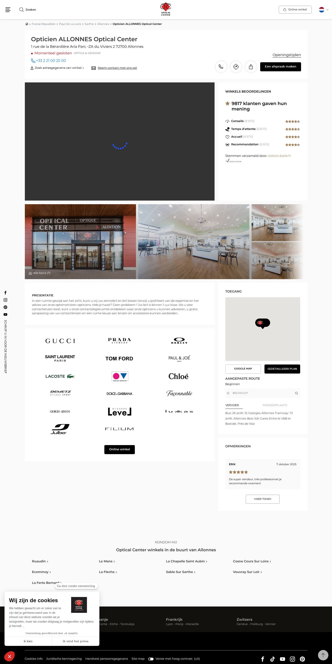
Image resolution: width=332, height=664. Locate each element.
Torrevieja (127, 624)
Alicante (101, 624)
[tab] (244, 405)
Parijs (179, 624)
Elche (114, 624)
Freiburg (256, 624)
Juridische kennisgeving (64, 659)
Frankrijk (174, 620)
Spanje (101, 620)
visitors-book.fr (279, 156)
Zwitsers (245, 620)
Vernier (270, 624)
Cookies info (34, 659)
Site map (138, 658)
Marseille (192, 624)
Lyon (169, 624)
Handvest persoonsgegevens (106, 659)
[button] (8, 10)
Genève (242, 624)
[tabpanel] (262, 419)
